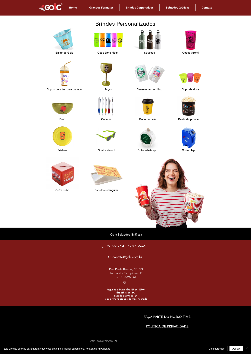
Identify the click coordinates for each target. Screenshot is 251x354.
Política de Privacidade (98, 348)
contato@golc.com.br (127, 257)
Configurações (217, 348)
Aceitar (236, 348)
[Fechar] (247, 348)
